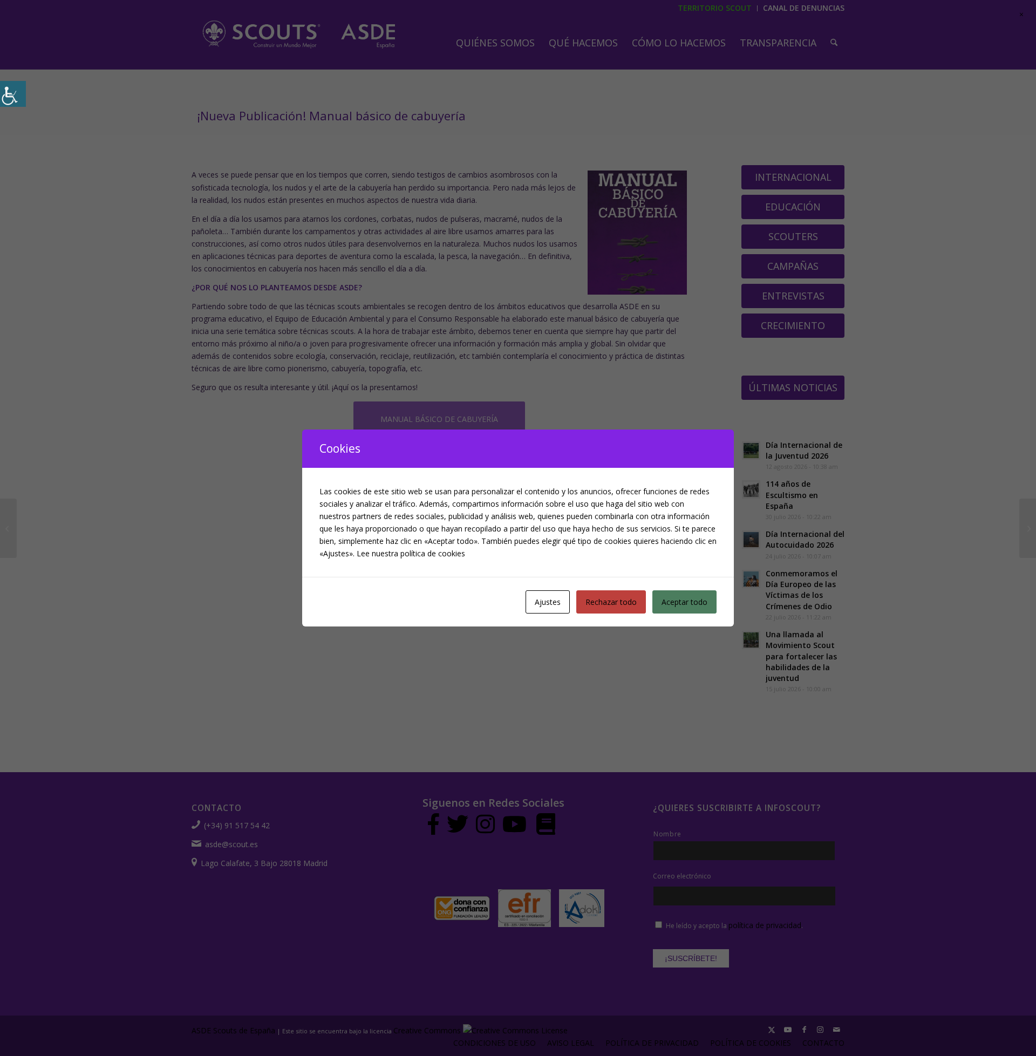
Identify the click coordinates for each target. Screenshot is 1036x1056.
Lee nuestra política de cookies (411, 553)
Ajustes (548, 602)
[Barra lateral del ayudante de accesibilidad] (13, 94)
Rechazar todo (611, 602)
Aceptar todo (684, 602)
